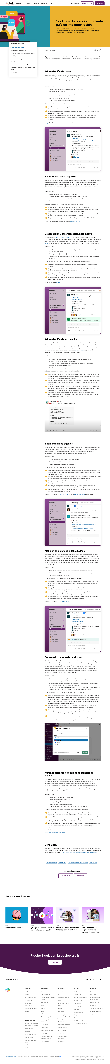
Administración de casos (17, 47)
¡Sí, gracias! (66, 875)
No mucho (80, 875)
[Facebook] (95, 50)
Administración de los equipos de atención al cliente (23, 68)
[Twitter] (92, 50)
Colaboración (93, 863)
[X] (97, 979)
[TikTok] (104, 979)
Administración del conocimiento (78, 863)
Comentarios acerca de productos (20, 64)
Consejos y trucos (51, 863)
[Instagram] (90, 979)
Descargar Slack (9, 1056)
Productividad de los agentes (18, 50)
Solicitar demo (87, 3)
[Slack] (9, 3)
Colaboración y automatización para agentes (23, 53)
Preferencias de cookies (36, 1056)
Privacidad (20, 1056)
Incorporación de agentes (18, 59)
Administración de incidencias (19, 56)
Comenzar (99, 3)
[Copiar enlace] (100, 50)
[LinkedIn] (97, 50)
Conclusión (14, 72)
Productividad (62, 863)
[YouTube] (100, 979)
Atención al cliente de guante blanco (21, 62)
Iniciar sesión (75, 3)
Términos (26, 1056)
